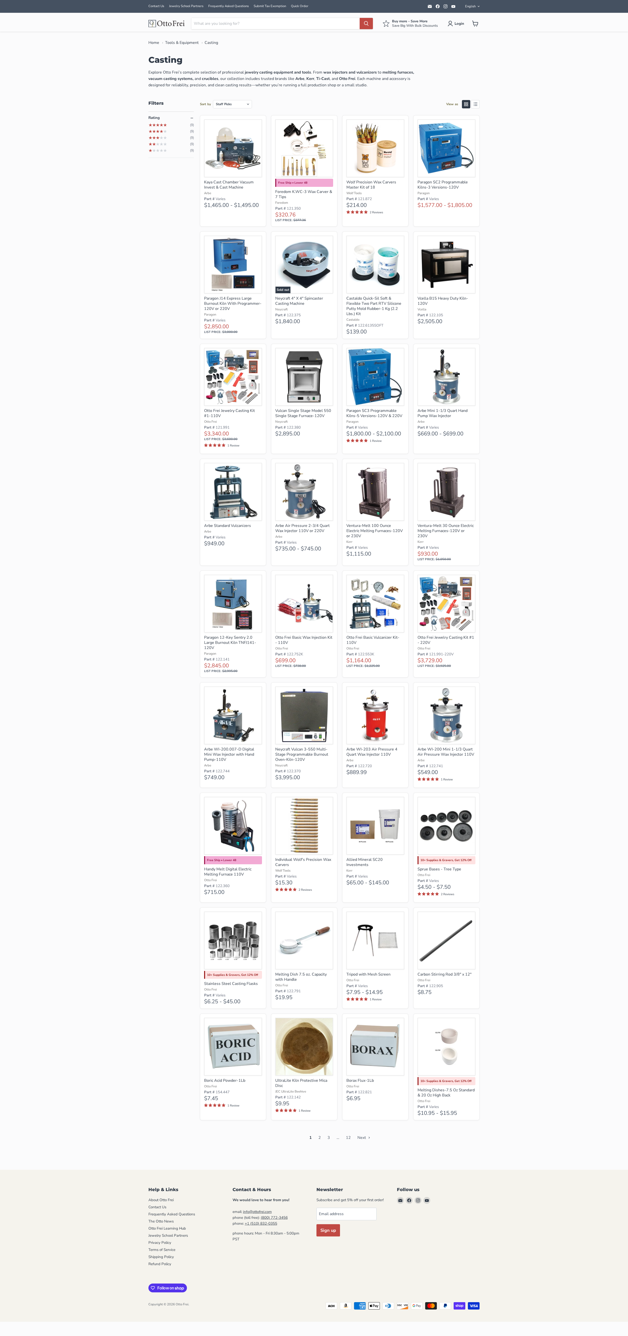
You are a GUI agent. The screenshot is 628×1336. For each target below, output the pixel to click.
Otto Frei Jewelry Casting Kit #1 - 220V (446, 640)
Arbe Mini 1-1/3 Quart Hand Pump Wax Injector (443, 413)
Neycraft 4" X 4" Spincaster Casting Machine (299, 301)
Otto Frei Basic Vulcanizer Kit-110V (372, 640)
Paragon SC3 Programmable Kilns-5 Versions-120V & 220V (374, 413)
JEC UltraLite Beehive (290, 1091)
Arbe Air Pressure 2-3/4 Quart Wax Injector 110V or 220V (302, 528)
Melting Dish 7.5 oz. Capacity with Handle (301, 977)
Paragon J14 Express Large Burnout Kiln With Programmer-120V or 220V (233, 303)
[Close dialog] (190, 1205)
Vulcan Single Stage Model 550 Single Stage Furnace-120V (303, 413)
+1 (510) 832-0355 (261, 1223)
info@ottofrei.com (257, 1211)
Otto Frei (210, 422)
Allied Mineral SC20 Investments (364, 862)
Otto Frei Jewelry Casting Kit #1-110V (229, 413)
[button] (457, 23)
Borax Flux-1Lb (360, 1080)
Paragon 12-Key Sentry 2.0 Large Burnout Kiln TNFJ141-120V (230, 642)
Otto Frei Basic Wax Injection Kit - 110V (303, 640)
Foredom (281, 203)
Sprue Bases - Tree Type (439, 869)
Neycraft (281, 309)
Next (362, 1137)
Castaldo (352, 320)
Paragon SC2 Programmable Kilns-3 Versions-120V (443, 184)
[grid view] (466, 104)
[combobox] (275, 23)
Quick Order (299, 6)
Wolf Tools (354, 193)
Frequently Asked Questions (228, 6)
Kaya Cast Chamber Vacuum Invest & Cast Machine (229, 184)
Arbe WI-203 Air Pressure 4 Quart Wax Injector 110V (371, 752)
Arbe (207, 193)
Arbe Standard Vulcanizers (227, 525)
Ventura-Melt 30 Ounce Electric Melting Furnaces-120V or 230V (446, 531)
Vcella (422, 309)
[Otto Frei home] (166, 23)
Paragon (424, 193)
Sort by (205, 104)
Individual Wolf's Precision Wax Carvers (303, 862)
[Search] (366, 23)
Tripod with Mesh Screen (368, 974)
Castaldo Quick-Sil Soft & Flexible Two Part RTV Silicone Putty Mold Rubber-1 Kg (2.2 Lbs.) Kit (373, 306)
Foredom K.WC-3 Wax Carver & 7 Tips (303, 194)
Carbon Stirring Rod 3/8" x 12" (444, 974)
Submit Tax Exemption (270, 6)
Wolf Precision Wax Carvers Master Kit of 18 (371, 184)
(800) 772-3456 (274, 1217)
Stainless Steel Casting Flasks (231, 983)
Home (153, 42)
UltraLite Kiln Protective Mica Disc (301, 1083)
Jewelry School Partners (186, 6)
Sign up (328, 1230)
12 (348, 1137)
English (470, 6)
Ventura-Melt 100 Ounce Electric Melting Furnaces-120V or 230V (374, 531)
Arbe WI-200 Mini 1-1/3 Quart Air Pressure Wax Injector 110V (446, 752)
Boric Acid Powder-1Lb (224, 1080)
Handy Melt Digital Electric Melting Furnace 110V (227, 871)
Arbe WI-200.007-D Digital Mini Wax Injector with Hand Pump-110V (229, 754)
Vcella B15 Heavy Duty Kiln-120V (443, 301)
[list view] (475, 104)
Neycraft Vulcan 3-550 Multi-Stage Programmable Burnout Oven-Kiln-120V (301, 754)
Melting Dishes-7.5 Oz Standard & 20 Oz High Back (446, 1092)
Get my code (149, 1300)
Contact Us (156, 6)
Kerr (349, 542)
